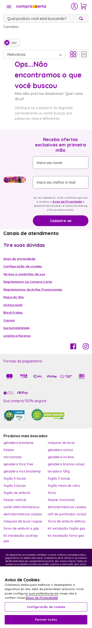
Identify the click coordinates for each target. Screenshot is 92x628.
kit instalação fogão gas (66, 528)
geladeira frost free (18, 464)
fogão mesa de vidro (64, 486)
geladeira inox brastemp (22, 471)
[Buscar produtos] (82, 18)
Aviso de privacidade (19, 258)
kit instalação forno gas (66, 536)
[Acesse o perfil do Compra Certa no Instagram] (86, 348)
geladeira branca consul (66, 464)
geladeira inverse (61, 457)
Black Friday (12, 312)
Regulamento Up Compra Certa (27, 281)
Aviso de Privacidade (67, 201)
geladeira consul (60, 450)
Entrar (74, 6)
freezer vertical (15, 500)
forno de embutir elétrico (67, 521)
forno (52, 493)
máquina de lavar (61, 443)
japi (14, 43)
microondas (13, 457)
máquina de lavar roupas (23, 521)
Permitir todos (46, 619)
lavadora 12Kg (59, 471)
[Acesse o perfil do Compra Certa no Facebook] (73, 348)
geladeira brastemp (19, 443)
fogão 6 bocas (15, 486)
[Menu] (9, 7)
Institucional (13, 305)
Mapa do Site (13, 297)
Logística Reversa (17, 335)
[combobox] (46, 18)
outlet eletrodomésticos (22, 507)
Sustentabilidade (16, 328)
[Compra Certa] (43, 6)
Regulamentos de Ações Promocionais (32, 289)
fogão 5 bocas (59, 478)
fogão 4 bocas (15, 478)
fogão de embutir (17, 493)
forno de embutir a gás (21, 528)
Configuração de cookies (46, 607)
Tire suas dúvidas (24, 245)
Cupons (9, 320)
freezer (9, 450)
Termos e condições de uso (24, 274)
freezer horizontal (61, 500)
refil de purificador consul (67, 514)
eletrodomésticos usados (67, 507)
